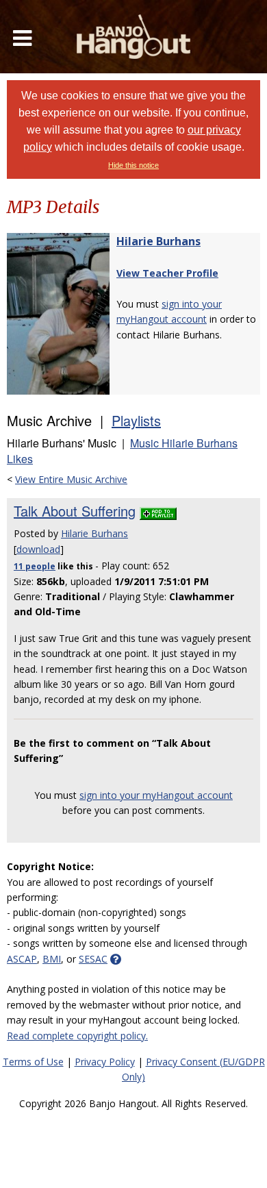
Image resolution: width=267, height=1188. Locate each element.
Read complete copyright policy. (77, 1035)
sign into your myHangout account (156, 795)
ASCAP (22, 958)
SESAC (93, 958)
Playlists (136, 420)
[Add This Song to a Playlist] (158, 511)
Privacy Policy (105, 1061)
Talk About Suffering (75, 511)
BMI (51, 958)
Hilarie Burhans (158, 241)
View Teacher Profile (167, 273)
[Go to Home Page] (133, 36)
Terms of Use (33, 1061)
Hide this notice (133, 165)
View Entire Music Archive (71, 479)
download (38, 549)
